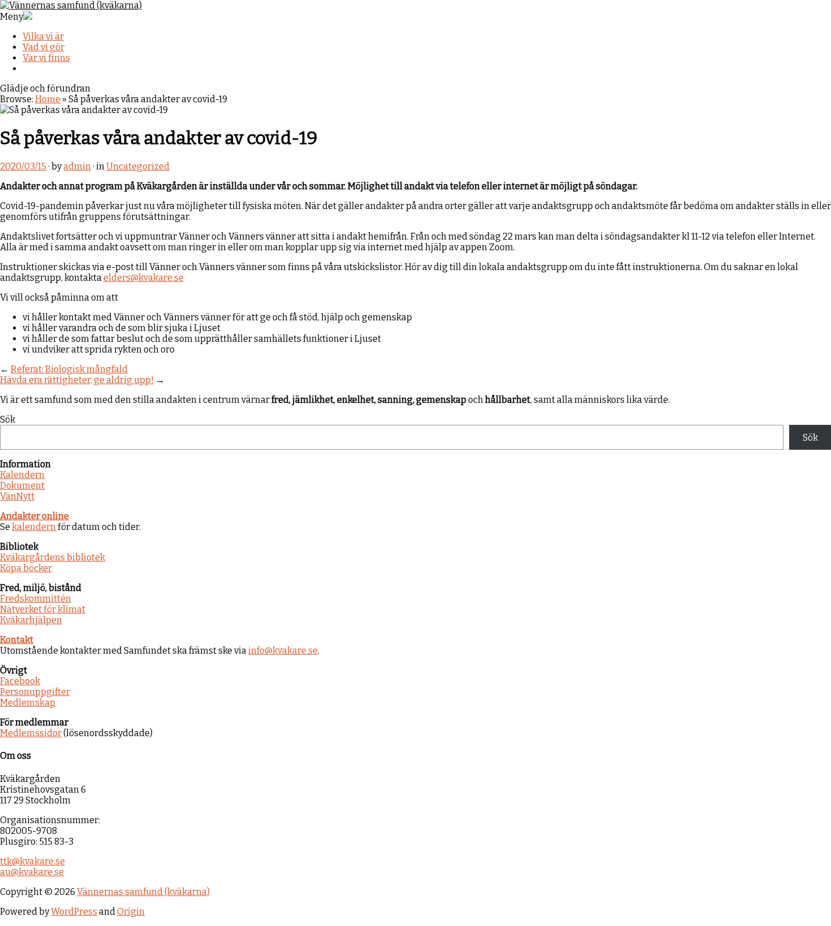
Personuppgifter (35, 691)
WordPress (74, 911)
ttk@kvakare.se (32, 861)
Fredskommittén (35, 598)
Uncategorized (138, 166)
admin (77, 166)
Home (47, 99)
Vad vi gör (43, 47)
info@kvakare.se (283, 650)
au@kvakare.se (32, 872)
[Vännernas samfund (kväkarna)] (71, 5)
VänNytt (17, 496)
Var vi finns (46, 58)
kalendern (34, 526)
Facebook (20, 681)
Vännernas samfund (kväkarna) (143, 891)
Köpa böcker (26, 568)
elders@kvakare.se (143, 277)
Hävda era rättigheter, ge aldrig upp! (77, 380)
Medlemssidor (31, 733)
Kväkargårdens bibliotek (52, 557)
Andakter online (34, 516)
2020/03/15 (23, 166)
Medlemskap (27, 702)
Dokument (22, 485)
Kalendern (22, 474)
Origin (131, 911)
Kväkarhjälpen (31, 620)
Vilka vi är (43, 36)
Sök (7, 419)
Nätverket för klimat (42, 609)
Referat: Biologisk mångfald (69, 369)
